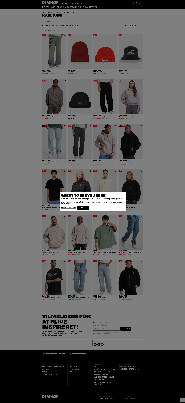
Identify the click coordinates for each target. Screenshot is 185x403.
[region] (93, 201)
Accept (83, 208)
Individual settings (68, 208)
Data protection (65, 203)
